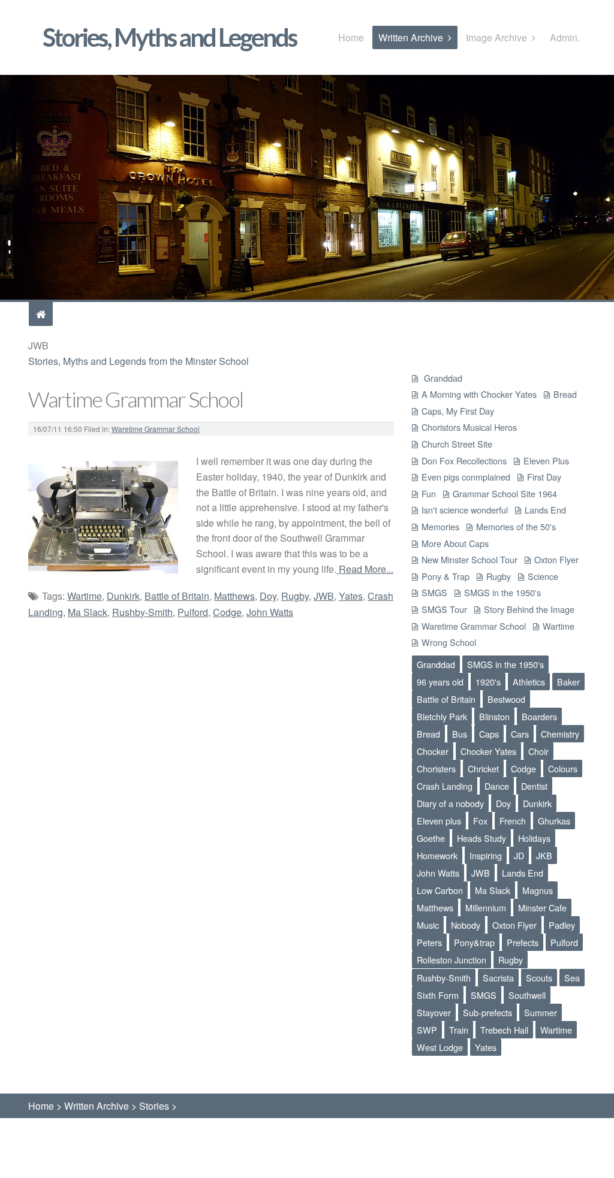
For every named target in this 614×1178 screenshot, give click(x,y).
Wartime (84, 596)
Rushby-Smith (142, 612)
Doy (268, 596)
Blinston (494, 716)
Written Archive (410, 37)
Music (428, 925)
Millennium (485, 907)
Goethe (431, 838)
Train (458, 1029)
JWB (324, 596)
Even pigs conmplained (466, 476)
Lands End (545, 509)
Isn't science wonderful (465, 509)
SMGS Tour (444, 609)
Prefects (522, 942)
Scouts (539, 977)
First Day (544, 476)
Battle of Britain (177, 596)
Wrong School (449, 642)
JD (519, 855)
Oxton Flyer (556, 559)
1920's (488, 681)
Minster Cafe (542, 907)
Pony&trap (474, 942)
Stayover (434, 1012)
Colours (562, 768)
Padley (562, 925)
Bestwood (506, 699)
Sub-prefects (487, 1012)
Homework (437, 855)
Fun (429, 493)
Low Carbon (440, 890)
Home (351, 37)
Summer (540, 1012)
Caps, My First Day (458, 410)
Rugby (295, 596)
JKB (544, 855)
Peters (429, 942)
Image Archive (496, 37)
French (512, 820)
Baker (568, 681)
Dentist (534, 786)
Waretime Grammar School (156, 429)
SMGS (434, 592)
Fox (480, 820)
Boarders (539, 716)
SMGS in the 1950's (502, 592)
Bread (565, 394)
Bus (459, 733)
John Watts (269, 612)
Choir (538, 751)
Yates (351, 596)
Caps (489, 733)
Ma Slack (87, 612)
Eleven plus (439, 820)
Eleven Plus (546, 460)
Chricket (483, 768)
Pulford (192, 612)
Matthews (234, 596)
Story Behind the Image (529, 609)
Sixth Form (438, 995)
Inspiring (485, 855)
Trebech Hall (504, 1029)
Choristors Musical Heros (469, 427)
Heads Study (481, 838)
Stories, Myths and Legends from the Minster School (138, 361)
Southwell (527, 995)
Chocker (433, 751)
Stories (154, 1106)
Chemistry (560, 733)
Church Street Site (457, 443)
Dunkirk (123, 596)
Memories (440, 526)
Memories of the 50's (516, 526)
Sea (572, 977)
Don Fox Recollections (464, 460)
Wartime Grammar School (135, 399)
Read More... (364, 569)
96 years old (440, 681)
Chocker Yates (488, 751)
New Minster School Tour (469, 559)
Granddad (442, 377)
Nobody (465, 925)
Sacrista (498, 977)
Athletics (529, 681)
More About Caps (455, 543)
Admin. (565, 37)
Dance (496, 786)
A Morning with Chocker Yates (479, 394)
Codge (227, 612)
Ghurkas (554, 820)
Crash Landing (444, 786)
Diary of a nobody (450, 803)
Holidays (534, 838)
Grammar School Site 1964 (505, 493)
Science (543, 576)
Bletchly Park (442, 716)
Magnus (537, 890)
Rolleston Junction (451, 959)
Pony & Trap (445, 576)
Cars (520, 733)
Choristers (436, 768)
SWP (427, 1029)
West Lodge (440, 1047)
